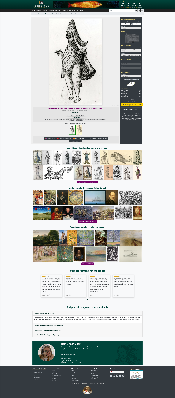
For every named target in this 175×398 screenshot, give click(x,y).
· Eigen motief (73, 370)
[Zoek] (136, 10)
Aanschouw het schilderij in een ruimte (98, 138)
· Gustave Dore (93, 378)
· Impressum (54, 372)
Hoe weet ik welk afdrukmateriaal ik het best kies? (48, 330)
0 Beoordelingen (78, 141)
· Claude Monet (93, 372)
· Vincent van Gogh (94, 370)
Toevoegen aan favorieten (65, 138)
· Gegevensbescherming (56, 375)
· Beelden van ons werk (75, 377)
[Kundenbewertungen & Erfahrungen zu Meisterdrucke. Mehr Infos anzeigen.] (136, 373)
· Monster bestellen (75, 380)
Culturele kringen (45, 13)
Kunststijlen (58, 10)
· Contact (53, 370)
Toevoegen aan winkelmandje (133, 105)
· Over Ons (54, 380)
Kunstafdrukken (38, 10)
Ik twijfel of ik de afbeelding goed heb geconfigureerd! (48, 335)
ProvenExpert (48, 294)
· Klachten (54, 378)
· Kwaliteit (73, 375)
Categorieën (51, 10)
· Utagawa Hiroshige (94, 377)
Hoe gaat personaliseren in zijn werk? (44, 313)
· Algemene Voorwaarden (56, 373)
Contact (82, 10)
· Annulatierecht (55, 377)
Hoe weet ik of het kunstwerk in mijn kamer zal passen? (49, 325)
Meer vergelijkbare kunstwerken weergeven (87, 182)
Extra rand (123, 26)
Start (33, 13)
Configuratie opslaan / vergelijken (131, 79)
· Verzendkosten (74, 373)
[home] (32, 10)
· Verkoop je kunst (74, 372)
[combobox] (131, 28)
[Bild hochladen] (142, 10)
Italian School (52, 13)
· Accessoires (73, 378)
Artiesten (45, 10)
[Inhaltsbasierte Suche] (139, 10)
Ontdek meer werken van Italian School (87, 221)
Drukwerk (69, 10)
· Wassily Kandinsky (94, 375)
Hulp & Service (75, 10)
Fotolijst (64, 10)
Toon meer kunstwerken (87, 263)
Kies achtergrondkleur (80, 138)
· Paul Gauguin (93, 373)
